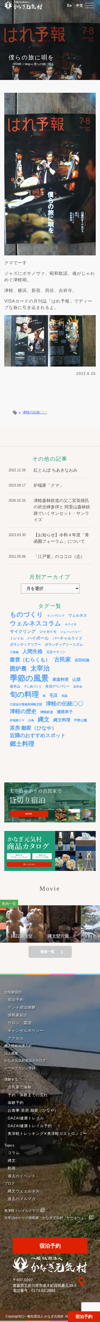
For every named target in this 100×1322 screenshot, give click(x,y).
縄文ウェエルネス (24, 1191)
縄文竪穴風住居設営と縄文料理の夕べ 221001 (56, 936)
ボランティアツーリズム (64, 644)
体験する (11, 1080)
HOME (17, 64)
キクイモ (71, 624)
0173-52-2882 (43, 1290)
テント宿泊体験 (22, 1007)
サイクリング (22, 631)
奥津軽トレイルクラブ (21, 1211)
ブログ (9, 1184)
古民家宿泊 (13, 992)
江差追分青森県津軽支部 (26, 704)
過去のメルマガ (22, 1199)
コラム (14, 1153)
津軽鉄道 (46, 712)
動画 (12, 1168)
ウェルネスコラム (35, 623)
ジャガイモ (48, 632)
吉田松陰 (82, 660)
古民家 (62, 659)
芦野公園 (80, 720)
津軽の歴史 (23, 711)
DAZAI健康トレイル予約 (30, 1126)
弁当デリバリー (57, 686)
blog (27, 64)
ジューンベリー (70, 631)
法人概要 (11, 1053)
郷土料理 (22, 743)
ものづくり (26, 614)
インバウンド (56, 615)
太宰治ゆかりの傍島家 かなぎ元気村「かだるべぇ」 (45, 1218)
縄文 (44, 719)
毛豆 (53, 695)
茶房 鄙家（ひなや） (33, 728)
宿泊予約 (84, 1316)
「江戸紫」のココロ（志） (59, 556)
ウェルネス (77, 615)
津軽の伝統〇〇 (35, 412)
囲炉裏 (18, 668)
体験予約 (16, 1102)
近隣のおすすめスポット (38, 735)
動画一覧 (47, 952)
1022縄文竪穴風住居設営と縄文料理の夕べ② (19, 936)
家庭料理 (61, 679)
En (69, 5)
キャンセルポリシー (26, 1030)
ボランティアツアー (25, 644)
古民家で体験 (20, 1087)
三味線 (14, 652)
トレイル (17, 638)
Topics (9, 1145)
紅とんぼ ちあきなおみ (55, 470)
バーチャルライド (67, 638)
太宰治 (40, 668)
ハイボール (38, 638)
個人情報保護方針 (18, 1046)
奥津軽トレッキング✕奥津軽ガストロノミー (47, 1133)
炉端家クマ (17, 720)
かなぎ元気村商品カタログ (25, 1061)
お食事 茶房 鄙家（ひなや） (33, 1110)
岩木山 (15, 686)
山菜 (76, 679)
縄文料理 (61, 719)
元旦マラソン (56, 652)
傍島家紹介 (18, 1015)
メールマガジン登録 (19, 1068)
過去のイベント (22, 1176)
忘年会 (77, 686)
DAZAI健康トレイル (26, 1118)
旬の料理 (24, 694)
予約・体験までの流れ (28, 1095)
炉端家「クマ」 (48, 485)
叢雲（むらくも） (30, 659)
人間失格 (32, 651)
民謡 (64, 695)
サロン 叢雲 (20, 1023)
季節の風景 (29, 678)
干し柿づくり (33, 686)
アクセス (16, 1038)
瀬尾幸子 (65, 711)
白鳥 (31, 720)
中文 (79, 5)
